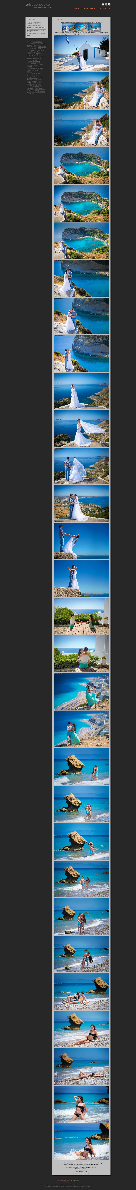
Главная (76, 8)
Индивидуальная (32, 65)
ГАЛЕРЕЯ (93, 8)
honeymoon (31, 47)
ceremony (30, 41)
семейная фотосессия (34, 84)
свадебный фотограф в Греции (35, 80)
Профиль (84, 8)
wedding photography (33, 62)
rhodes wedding (39, 57)
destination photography (34, 42)
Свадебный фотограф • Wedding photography (43, 7)
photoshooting (32, 55)
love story (42, 47)
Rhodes (40, 55)
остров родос (35, 71)
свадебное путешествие (32, 77)
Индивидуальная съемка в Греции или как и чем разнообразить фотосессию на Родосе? (36, 30)
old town (30, 48)
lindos (36, 47)
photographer (32, 50)
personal (35, 48)
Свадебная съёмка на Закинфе (34, 25)
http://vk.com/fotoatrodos (82, 1168)
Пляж (41, 65)
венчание (34, 68)
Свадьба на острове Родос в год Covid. (35, 27)
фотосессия (40, 92)
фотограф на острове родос (36, 89)
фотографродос (31, 92)
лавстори (30, 70)
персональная (31, 73)
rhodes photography (31, 57)
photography (37, 53)
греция (40, 68)
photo (40, 48)
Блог (99, 8)
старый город (32, 85)
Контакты (106, 8)
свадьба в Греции (34, 82)
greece (36, 45)
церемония (30, 93)
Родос (29, 67)
